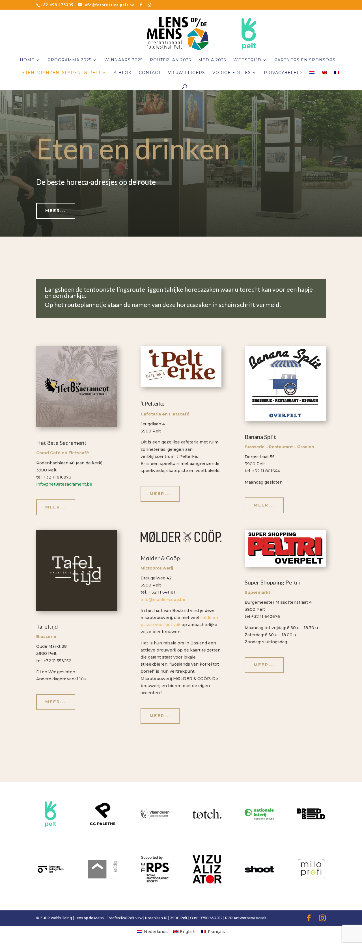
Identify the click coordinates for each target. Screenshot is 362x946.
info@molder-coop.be (163, 599)
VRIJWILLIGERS (186, 73)
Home (27, 60)
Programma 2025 (69, 60)
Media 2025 (212, 60)
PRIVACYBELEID (283, 73)
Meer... (55, 210)
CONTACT (150, 73)
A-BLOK (123, 73)
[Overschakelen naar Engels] (324, 77)
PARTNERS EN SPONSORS (304, 60)
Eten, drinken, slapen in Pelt (61, 73)
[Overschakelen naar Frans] (336, 77)
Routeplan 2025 (170, 60)
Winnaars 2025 (123, 60)
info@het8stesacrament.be (64, 484)
